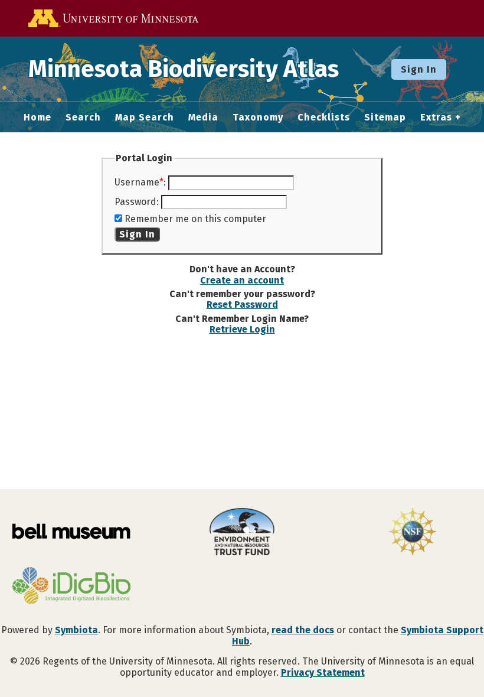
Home (37, 117)
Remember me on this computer (195, 218)
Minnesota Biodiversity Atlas (183, 69)
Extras (436, 117)
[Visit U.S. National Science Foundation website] (413, 533)
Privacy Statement (323, 672)
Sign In (419, 69)
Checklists (323, 117)
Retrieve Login (242, 329)
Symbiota (76, 630)
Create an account (242, 280)
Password (135, 201)
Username (137, 182)
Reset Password (242, 304)
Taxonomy (258, 117)
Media (203, 117)
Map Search (144, 117)
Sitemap (385, 117)
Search (83, 117)
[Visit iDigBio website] (71, 586)
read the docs (303, 630)
